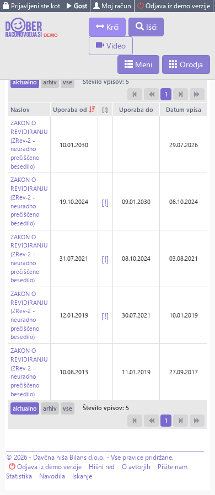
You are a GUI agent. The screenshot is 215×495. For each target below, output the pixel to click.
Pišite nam (172, 466)
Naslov (20, 109)
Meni (142, 64)
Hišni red (102, 466)
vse (67, 81)
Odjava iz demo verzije (177, 6)
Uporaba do (136, 109)
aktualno (25, 81)
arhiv (50, 81)
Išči (150, 26)
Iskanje (82, 476)
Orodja (190, 64)
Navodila (52, 476)
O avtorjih (136, 466)
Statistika (19, 476)
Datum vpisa (183, 109)
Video (115, 45)
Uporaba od (71, 109)
